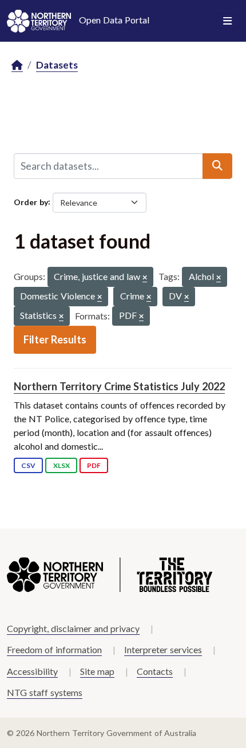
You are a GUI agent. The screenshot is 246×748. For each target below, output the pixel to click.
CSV (28, 465)
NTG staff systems (44, 692)
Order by (31, 201)
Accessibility (32, 671)
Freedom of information (54, 649)
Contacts (155, 671)
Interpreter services (163, 649)
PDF (94, 465)
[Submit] (217, 165)
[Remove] (144, 278)
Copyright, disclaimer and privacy (73, 628)
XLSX (61, 465)
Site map (97, 671)
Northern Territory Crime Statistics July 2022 (119, 386)
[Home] (17, 65)
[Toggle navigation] (227, 21)
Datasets (57, 65)
